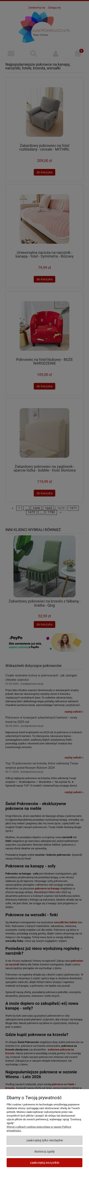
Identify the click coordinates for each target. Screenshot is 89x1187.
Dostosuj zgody (44, 1151)
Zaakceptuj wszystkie (44, 1162)
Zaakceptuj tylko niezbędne (44, 1140)
